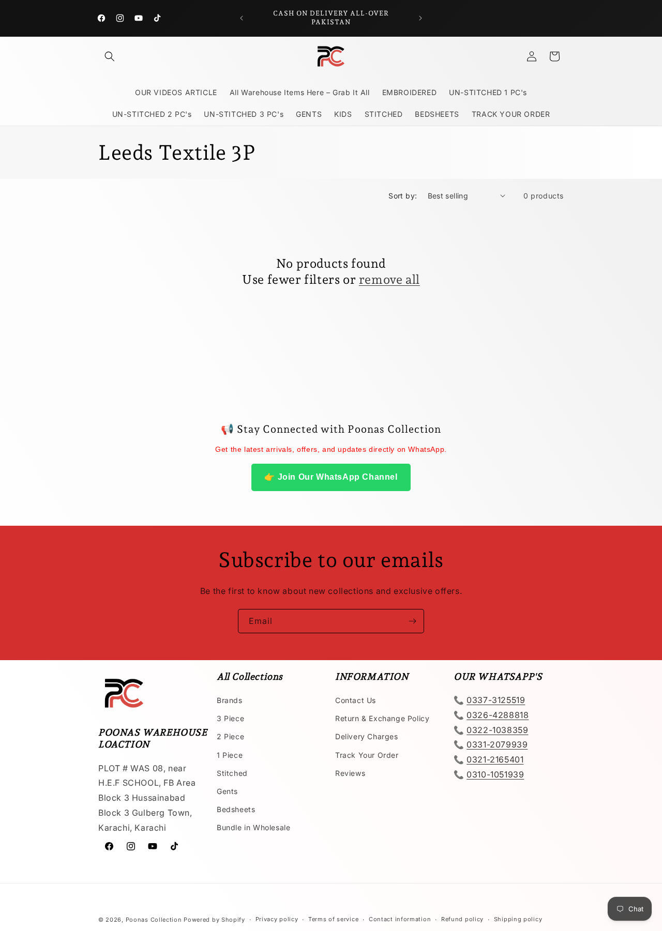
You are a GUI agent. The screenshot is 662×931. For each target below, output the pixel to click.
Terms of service (333, 919)
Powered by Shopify (214, 919)
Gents (227, 791)
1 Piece (230, 755)
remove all (389, 279)
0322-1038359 (497, 730)
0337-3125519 (496, 700)
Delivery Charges (366, 736)
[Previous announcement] (241, 18)
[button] (109, 56)
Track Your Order (367, 755)
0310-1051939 (495, 774)
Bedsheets (236, 809)
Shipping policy (518, 919)
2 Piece (230, 736)
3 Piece (230, 718)
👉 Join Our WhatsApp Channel (330, 476)
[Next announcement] (420, 18)
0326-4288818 (498, 715)
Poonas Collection (154, 919)
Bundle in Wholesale (253, 827)
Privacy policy (276, 919)
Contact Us (355, 700)
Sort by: (402, 195)
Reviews (350, 773)
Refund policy (462, 919)
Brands (230, 700)
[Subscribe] (412, 621)
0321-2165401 (495, 759)
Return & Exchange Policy (382, 718)
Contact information (400, 919)
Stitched (232, 773)
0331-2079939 (497, 744)
